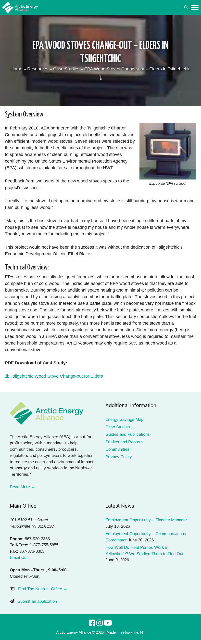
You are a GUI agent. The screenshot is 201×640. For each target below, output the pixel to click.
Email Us (18, 557)
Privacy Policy (118, 457)
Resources (37, 68)
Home (16, 68)
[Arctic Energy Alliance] (20, 7)
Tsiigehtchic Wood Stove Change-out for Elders (56, 376)
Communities (117, 449)
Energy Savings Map (124, 419)
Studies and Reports (124, 442)
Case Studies (66, 68)
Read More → (22, 487)
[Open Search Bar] (186, 7)
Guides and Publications (127, 434)
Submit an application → (40, 601)
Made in (113, 632)
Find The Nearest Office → (42, 589)
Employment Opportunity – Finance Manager (146, 520)
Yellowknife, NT (132, 632)
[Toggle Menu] (195, 7)
